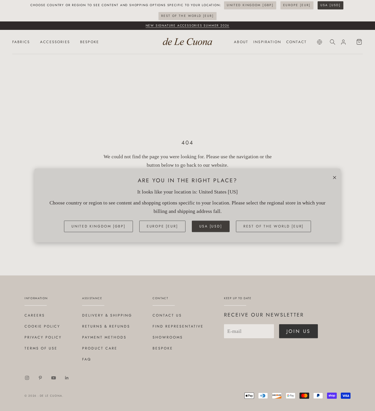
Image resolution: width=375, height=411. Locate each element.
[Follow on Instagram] (27, 377)
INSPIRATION (267, 41)
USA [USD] (330, 5)
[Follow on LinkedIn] (66, 377)
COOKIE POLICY (42, 326)
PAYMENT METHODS (104, 337)
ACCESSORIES (55, 41)
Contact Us (167, 315)
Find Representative (178, 326)
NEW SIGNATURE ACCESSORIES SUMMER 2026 (188, 25)
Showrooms (168, 337)
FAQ (86, 359)
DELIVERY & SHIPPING (107, 315)
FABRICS (21, 41)
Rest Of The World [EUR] (187, 16)
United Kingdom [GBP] (250, 5)
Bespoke (163, 348)
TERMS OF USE (40, 348)
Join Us (298, 331)
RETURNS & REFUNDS (106, 326)
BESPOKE (89, 41)
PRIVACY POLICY (43, 337)
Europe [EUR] (297, 5)
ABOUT (241, 41)
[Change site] (319, 42)
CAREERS (34, 315)
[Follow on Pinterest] (40, 377)
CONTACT (296, 41)
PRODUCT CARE (99, 348)
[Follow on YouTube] (53, 377)
